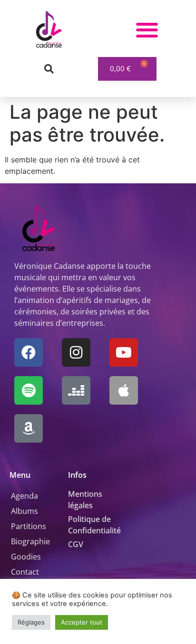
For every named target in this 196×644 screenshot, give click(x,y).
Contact (25, 572)
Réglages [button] (31, 622)
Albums (24, 511)
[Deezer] (76, 390)
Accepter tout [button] (81, 622)
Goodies (26, 556)
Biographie (30, 541)
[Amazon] (28, 428)
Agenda (24, 496)
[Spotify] (28, 390)
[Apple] (123, 390)
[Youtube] (123, 352)
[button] (147, 29)
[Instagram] (76, 352)
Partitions (28, 526)
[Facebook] (28, 352)
